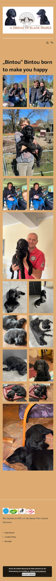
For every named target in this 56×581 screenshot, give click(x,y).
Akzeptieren (28, 574)
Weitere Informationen (38, 571)
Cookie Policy (10, 537)
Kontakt (8, 541)
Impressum (10, 533)
